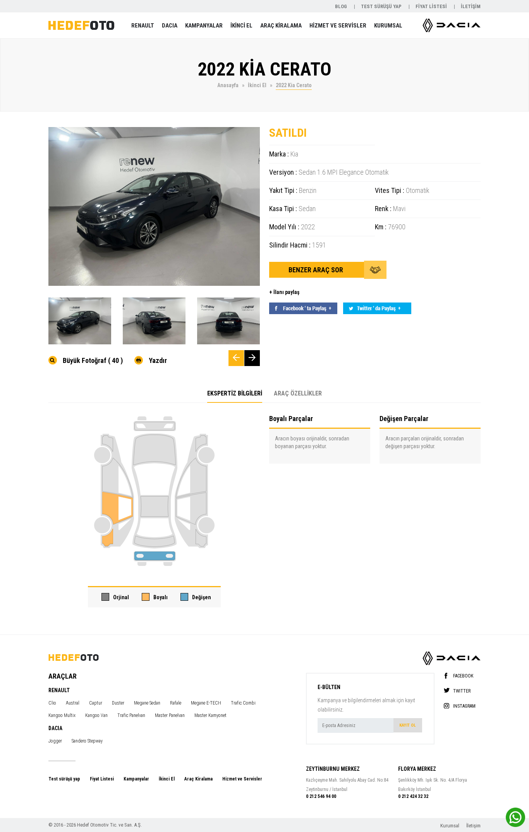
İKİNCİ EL (241, 25)
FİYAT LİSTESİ (432, 6)
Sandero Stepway (87, 741)
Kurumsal (450, 826)
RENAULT (142, 25)
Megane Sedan (147, 703)
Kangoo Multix (62, 715)
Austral (72, 703)
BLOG (341, 6)
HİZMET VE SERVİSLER (337, 25)
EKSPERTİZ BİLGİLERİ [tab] (234, 393)
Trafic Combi (243, 703)
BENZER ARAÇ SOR (317, 270)
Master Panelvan (170, 715)
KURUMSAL (388, 25)
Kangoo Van (96, 715)
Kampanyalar (136, 779)
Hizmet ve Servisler (242, 779)
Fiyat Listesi (102, 779)
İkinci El (167, 779)
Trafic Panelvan (131, 715)
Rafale (175, 703)
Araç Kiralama (198, 779)
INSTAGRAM (464, 705)
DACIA (169, 25)
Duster (118, 703)
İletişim (473, 826)
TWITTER (462, 690)
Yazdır (158, 360)
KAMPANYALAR (204, 25)
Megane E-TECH (206, 703)
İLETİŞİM (471, 6)
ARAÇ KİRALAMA (281, 25)
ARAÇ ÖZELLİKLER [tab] (298, 393)
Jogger (55, 741)
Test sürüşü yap (64, 779)
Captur (95, 703)
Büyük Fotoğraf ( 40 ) (93, 360)
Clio (52, 703)
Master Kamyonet (210, 715)
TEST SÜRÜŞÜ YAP (382, 6)
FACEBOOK (463, 675)
